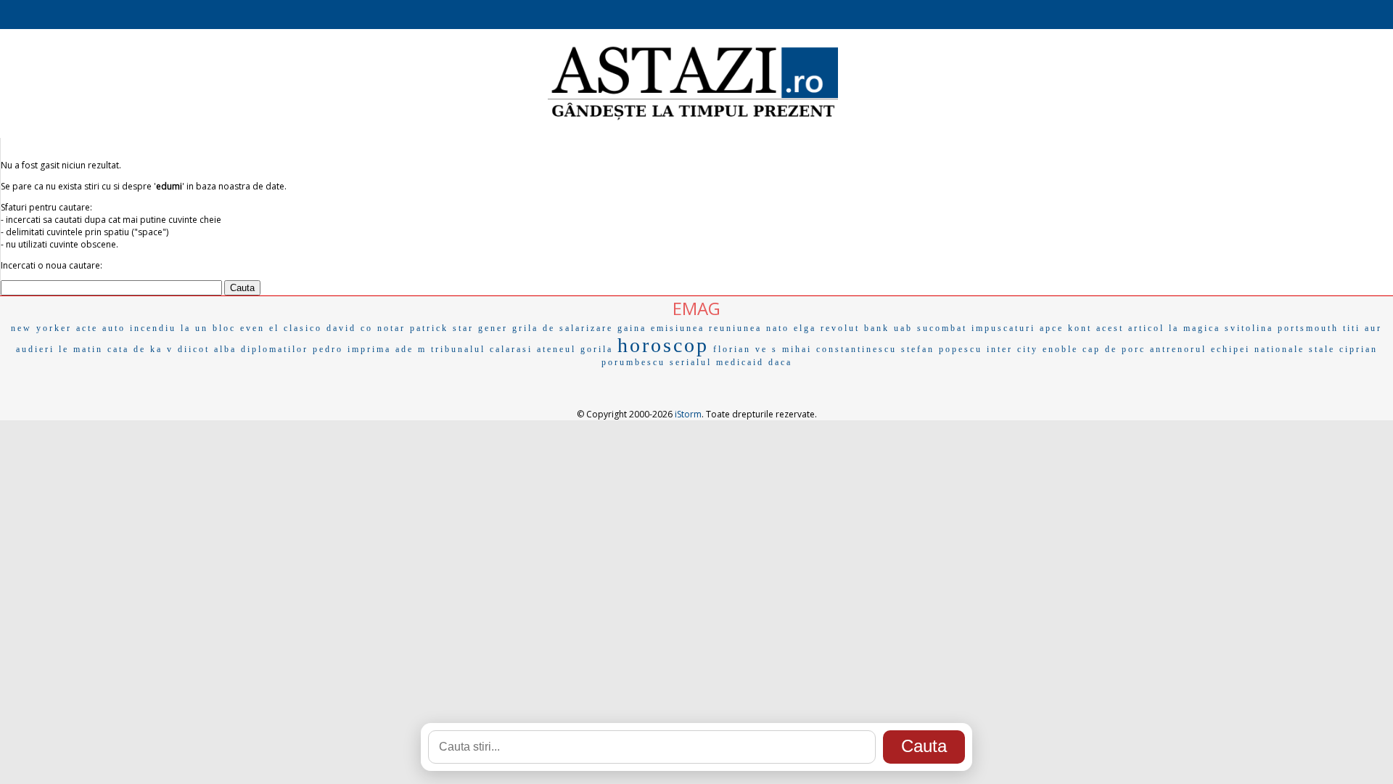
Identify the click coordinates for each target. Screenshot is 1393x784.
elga (805, 328)
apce (1052, 328)
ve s (766, 349)
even (252, 328)
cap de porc (1114, 349)
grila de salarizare (562, 328)
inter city (1012, 349)
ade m (411, 349)
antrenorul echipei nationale (1227, 349)
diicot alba (207, 349)
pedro (328, 349)
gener (493, 328)
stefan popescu (941, 349)
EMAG (696, 308)
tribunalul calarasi (482, 349)
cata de (126, 349)
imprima (369, 349)
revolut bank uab (867, 328)
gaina (631, 328)
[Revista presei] (693, 118)
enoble (1060, 349)
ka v (161, 349)
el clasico (295, 328)
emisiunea (677, 328)
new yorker (41, 328)
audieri (35, 349)
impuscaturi (1003, 328)
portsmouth (1308, 328)
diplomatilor (274, 349)
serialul (691, 362)
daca (780, 362)
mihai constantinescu (839, 349)
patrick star (442, 328)
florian (732, 349)
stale (1322, 349)
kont (1080, 328)
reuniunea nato (749, 328)
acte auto (101, 328)
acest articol (1130, 328)
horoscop (663, 345)
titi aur (1362, 328)
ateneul (556, 349)
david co (349, 328)
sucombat (942, 328)
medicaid (740, 362)
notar (391, 328)
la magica (1194, 328)
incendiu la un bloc (183, 328)
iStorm (688, 414)
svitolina (1249, 328)
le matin (81, 349)
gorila (596, 349)
